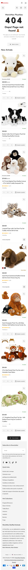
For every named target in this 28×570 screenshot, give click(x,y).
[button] (23, 55)
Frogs (4, 520)
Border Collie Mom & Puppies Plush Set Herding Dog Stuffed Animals (13, 135)
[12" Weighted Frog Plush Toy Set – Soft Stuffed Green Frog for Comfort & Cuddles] (14, 410)
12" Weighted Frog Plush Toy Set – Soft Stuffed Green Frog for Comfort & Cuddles (13, 419)
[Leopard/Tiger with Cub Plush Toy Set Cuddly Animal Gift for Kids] (14, 222)
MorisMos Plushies (20, 558)
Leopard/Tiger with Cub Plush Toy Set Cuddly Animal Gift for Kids (13, 229)
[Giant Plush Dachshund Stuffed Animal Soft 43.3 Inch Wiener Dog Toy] (14, 269)
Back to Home (15, 44)
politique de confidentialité (9, 477)
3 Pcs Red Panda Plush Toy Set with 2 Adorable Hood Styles (13, 371)
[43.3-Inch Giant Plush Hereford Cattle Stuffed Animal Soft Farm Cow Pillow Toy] (14, 78)
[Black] (5, 268)
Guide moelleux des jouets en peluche (12, 488)
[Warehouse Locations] (25, 8)
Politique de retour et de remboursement (13, 486)
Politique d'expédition (8, 480)
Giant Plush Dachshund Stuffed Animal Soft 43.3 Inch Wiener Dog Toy (13, 277)
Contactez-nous (7, 474)
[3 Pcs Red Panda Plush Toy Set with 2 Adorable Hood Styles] (14, 363)
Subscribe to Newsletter (10, 445)
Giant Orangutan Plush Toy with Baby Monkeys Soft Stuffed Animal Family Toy (14, 324)
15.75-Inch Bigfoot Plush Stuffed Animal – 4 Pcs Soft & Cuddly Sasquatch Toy (14, 182)
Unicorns (5, 511)
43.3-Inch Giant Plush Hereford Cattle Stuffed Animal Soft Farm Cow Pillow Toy (13, 87)
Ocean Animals (6, 506)
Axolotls (5, 514)
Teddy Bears (6, 508)
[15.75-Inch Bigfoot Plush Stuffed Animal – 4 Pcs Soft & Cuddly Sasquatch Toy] (14, 174)
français (6, 554)
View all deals (15, 438)
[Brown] (3, 268)
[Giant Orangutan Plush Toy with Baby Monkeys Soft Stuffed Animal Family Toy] (14, 316)
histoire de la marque (8, 471)
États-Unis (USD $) (17, 554)
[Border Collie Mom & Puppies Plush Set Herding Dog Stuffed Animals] (14, 127)
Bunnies (5, 517)
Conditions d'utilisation (9, 483)
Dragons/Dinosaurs (8, 503)
